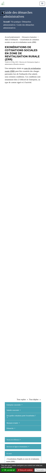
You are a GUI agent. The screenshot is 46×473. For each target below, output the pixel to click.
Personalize (40, 470)
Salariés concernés (13, 410)
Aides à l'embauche (11, 40)
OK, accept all (9, 470)
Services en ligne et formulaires (17, 446)
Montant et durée (12, 423)
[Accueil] (2, 3)
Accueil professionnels (12, 37)
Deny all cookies (25, 470)
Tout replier (23, 399)
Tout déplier (35, 399)
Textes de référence (13, 440)
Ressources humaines (29, 37)
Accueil (6, 22)
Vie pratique (16, 22)
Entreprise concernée (14, 405)
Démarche (10, 428)
